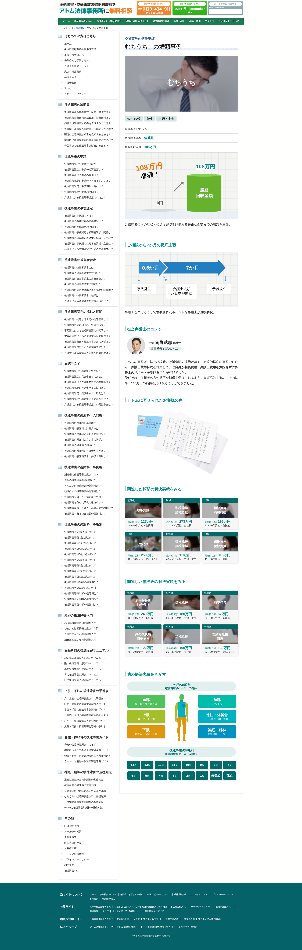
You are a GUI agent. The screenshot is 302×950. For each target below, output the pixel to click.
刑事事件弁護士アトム (100, 906)
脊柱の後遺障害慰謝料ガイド (80, 744)
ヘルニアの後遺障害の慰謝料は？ (82, 485)
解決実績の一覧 (72, 842)
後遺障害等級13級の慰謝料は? (81, 599)
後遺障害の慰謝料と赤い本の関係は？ (85, 439)
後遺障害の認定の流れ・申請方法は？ (85, 324)
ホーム (66, 21)
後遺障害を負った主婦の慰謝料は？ (83, 496)
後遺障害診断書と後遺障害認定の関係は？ (87, 341)
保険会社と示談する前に (109, 21)
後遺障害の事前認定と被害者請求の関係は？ (88, 232)
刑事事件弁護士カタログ (101, 919)
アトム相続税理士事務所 (185, 927)
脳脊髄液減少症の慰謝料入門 (80, 639)
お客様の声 (70, 848)
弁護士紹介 (179, 21)
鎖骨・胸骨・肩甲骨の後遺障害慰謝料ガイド (88, 755)
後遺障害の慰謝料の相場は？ (80, 445)
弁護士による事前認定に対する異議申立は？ (88, 249)
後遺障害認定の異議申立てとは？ (82, 371)
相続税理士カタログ (99, 911)
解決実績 (80, 28)
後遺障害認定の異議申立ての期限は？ (85, 387)
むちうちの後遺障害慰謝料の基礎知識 (85, 796)
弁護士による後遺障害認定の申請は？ (85, 197)
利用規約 (69, 865)
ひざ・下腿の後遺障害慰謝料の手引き (85, 720)
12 (161, 765)
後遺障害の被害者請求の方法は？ (82, 273)
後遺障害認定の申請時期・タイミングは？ (87, 180)
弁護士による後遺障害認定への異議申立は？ (88, 404)
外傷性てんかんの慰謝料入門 (80, 634)
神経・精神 (217, 731)
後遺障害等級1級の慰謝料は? (80, 532)
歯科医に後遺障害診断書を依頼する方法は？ (88, 140)
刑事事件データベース (201, 906)
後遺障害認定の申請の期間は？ (81, 191)
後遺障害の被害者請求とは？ (80, 267)
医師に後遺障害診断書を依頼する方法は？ (87, 134)
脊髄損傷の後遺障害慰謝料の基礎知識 (85, 790)
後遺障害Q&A (71, 870)
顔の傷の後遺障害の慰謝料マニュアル (85, 657)
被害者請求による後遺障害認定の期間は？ (87, 336)
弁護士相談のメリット (137, 21)
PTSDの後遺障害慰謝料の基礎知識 (83, 807)
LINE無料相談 (72, 825)
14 (133, 765)
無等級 (216, 775)
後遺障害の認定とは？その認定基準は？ (86, 319)
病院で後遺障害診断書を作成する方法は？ (87, 123)
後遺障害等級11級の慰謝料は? (81, 587)
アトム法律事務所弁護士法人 (157, 927)
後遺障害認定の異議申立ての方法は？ (85, 376)
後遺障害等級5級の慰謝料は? (80, 554)
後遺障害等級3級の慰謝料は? (80, 543)
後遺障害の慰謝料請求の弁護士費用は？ (86, 456)
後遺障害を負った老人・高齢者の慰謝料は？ (88, 508)
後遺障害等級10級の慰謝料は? (81, 582)
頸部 (217, 701)
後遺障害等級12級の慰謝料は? (81, 593)
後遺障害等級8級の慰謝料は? (80, 571)
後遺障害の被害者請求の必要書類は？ (85, 278)
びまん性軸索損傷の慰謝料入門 (81, 628)
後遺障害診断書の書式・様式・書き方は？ (87, 112)
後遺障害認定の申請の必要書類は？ (83, 169)
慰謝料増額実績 (161, 21)
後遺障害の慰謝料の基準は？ (80, 422)
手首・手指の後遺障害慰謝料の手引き (85, 709)
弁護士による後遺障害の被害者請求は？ (86, 301)
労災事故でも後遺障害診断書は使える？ (86, 145)
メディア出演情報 (74, 853)
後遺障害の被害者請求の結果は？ (82, 295)
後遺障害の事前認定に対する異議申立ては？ (88, 238)
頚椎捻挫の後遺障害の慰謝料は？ (82, 491)
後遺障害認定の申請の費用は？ (81, 175)
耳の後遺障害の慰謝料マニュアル (82, 669)
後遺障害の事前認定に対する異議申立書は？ (88, 243)
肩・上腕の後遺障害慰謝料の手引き (83, 698)
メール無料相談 (72, 831)
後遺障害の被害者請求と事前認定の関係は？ (88, 289)
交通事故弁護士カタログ (128, 919)
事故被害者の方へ (83, 21)
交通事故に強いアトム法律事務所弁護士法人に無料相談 (140, 906)
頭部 (146, 701)
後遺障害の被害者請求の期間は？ (82, 284)
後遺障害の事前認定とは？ (79, 215)
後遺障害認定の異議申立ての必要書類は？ (87, 382)
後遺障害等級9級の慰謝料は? (80, 576)
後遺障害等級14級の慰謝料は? (81, 604)
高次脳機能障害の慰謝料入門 (80, 622)
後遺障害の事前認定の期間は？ (81, 226)
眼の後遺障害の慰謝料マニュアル (82, 663)
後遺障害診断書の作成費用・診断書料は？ (87, 117)
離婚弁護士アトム (224, 906)
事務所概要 (70, 837)
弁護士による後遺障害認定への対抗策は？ (87, 352)
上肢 (146, 716)
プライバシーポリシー (76, 859)
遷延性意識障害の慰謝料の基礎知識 (83, 779)
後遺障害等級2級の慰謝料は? (80, 537)
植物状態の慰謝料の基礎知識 (80, 785)
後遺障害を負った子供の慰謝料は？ (83, 502)
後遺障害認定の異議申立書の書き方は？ (86, 398)
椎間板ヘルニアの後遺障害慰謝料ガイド (86, 750)
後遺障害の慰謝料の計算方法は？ (82, 428)
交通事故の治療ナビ (152, 919)
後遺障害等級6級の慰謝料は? (80, 559)
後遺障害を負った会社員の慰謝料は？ (85, 513)
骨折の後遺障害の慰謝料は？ (80, 480)
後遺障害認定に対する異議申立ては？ (85, 347)
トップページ (67, 28)
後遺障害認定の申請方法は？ (80, 164)
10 (188, 765)
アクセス (209, 21)
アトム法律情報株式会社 (128, 927)
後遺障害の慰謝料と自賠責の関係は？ (85, 434)
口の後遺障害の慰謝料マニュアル (82, 680)
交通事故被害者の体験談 (209, 919)
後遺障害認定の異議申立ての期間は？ (85, 393)
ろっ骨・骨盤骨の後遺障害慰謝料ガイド (86, 761)
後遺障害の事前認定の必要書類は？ (83, 221)
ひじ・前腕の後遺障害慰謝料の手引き (85, 704)
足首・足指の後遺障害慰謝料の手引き (85, 726)
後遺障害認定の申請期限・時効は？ (83, 186)
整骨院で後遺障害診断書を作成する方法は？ (88, 128)
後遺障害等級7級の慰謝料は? (80, 565)
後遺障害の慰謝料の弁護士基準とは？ (85, 450)
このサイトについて (228, 21)
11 (175, 765)
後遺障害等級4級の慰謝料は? (80, 548)
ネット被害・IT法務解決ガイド (126, 911)
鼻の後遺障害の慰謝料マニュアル (82, 674)
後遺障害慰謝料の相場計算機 (80, 49)
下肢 (146, 731)
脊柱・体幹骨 (217, 716)
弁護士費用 (195, 21)
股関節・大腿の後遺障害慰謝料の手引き (86, 715)
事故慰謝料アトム (179, 906)
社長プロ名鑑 (172, 919)
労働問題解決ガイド (154, 911)
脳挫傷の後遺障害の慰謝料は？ (81, 474)
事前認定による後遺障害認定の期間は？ (86, 330)
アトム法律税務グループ (101, 927)
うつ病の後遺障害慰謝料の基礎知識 (83, 802)
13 (147, 765)
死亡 (229, 775)
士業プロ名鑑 (188, 919)
